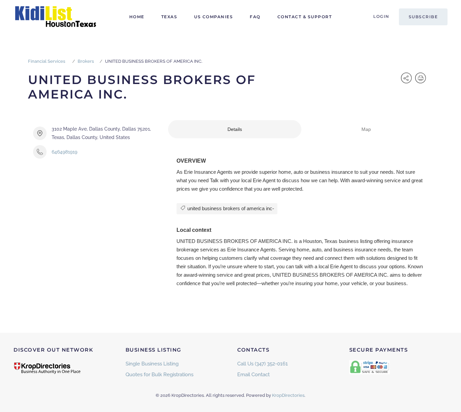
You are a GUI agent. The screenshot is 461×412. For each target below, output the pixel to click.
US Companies (213, 16)
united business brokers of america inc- (230, 208)
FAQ (255, 16)
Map (366, 129)
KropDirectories (288, 395)
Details (234, 129)
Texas (169, 16)
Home (136, 16)
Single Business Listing (152, 364)
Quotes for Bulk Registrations (159, 375)
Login (381, 16)
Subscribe (423, 16)
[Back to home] (55, 17)
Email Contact (253, 375)
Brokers (86, 61)
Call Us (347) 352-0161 (262, 364)
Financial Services (46, 61)
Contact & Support (304, 16)
